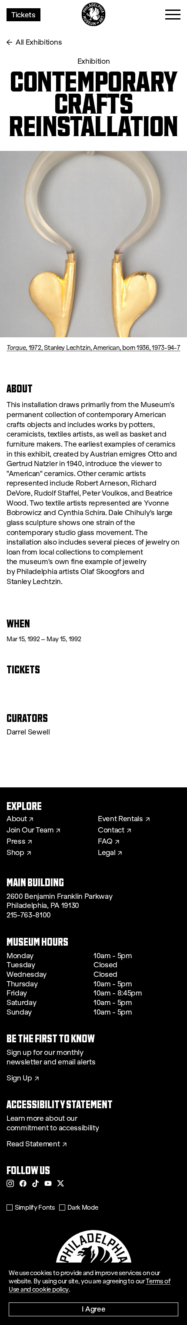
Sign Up (19, 1078)
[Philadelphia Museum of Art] (94, 14)
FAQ (105, 841)
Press (16, 841)
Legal (106, 852)
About (17, 819)
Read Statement (33, 1144)
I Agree (94, 1308)
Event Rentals (120, 819)
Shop (15, 852)
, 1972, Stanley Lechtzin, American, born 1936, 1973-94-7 (93, 347)
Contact (111, 830)
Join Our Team (30, 830)
